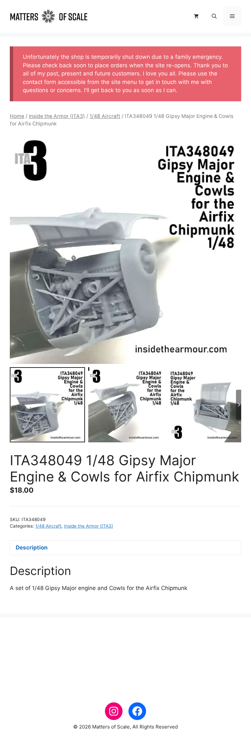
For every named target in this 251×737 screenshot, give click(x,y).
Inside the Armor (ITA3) (57, 116)
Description (32, 547)
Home (17, 116)
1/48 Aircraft (105, 116)
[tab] (125, 547)
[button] (214, 16)
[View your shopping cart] (196, 16)
